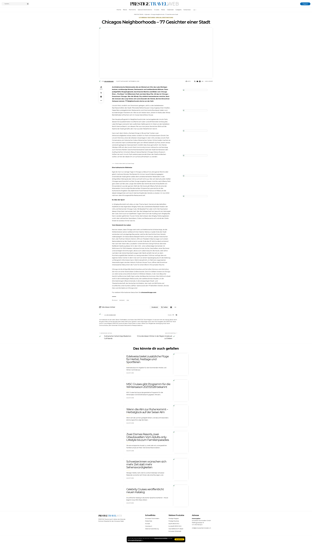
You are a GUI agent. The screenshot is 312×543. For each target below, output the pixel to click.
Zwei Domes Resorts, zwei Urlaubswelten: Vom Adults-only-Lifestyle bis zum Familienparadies (147, 437)
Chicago (122, 300)
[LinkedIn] (176, 315)
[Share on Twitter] (195, 81)
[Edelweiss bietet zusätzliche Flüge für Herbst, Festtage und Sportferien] (180, 364)
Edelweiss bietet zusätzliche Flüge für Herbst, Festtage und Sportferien (147, 359)
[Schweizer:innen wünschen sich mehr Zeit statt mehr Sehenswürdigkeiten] (180, 469)
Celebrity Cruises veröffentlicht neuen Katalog (145, 491)
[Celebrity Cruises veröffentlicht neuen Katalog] (180, 496)
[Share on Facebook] (192, 81)
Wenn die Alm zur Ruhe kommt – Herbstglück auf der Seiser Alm (147, 411)
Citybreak (143, 17)
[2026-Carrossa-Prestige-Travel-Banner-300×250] (195, 164)
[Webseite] (173, 315)
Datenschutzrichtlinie (160, 538)
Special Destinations (164, 17)
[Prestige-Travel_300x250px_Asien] (195, 205)
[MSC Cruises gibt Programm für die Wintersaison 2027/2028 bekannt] (180, 390)
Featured (151, 17)
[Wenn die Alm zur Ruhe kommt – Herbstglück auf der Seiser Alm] (180, 416)
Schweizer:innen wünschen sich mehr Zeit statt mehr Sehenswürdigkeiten (146, 464)
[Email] (197, 81)
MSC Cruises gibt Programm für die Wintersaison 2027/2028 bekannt (148, 385)
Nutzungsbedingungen (135, 540)
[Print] (200, 81)
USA (128, 300)
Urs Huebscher (109, 81)
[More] (202, 81)
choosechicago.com (148, 292)
